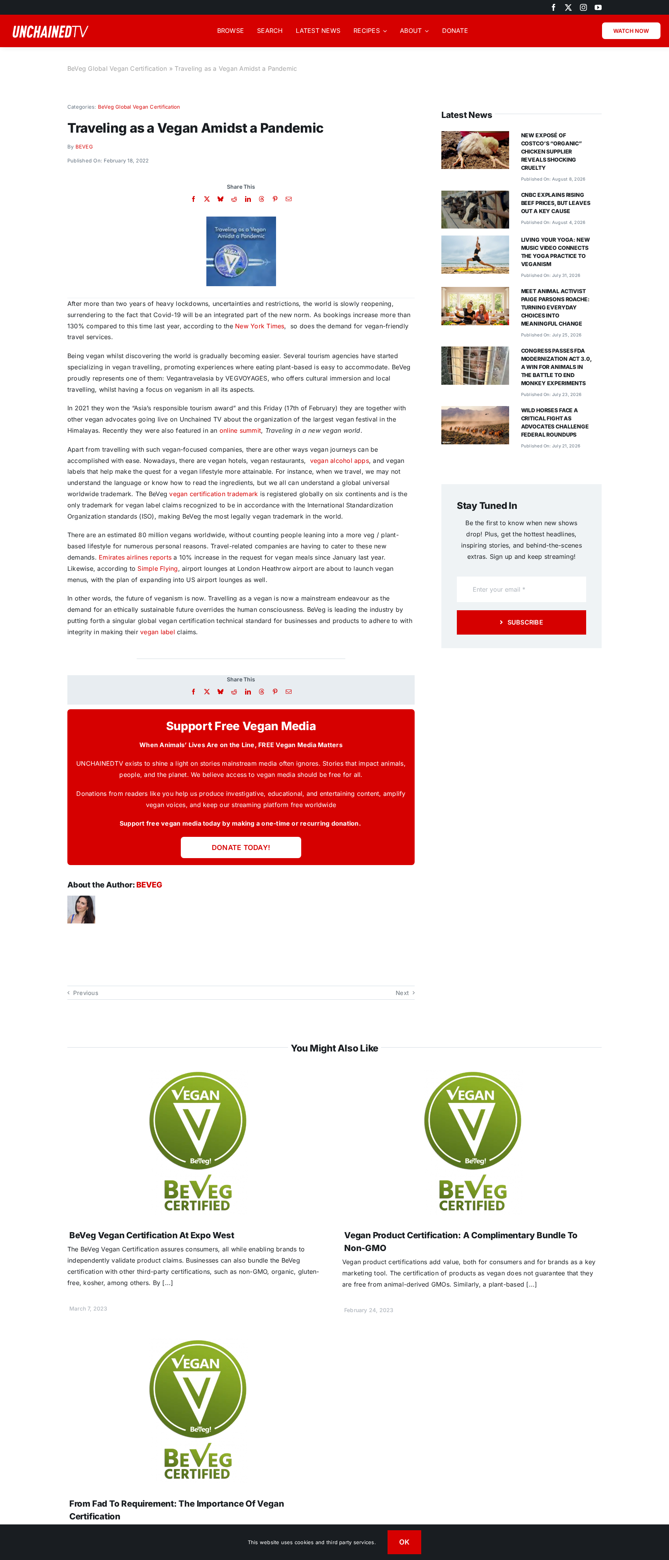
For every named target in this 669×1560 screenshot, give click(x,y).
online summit (240, 430)
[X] (207, 199)
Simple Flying (157, 568)
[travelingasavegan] (241, 220)
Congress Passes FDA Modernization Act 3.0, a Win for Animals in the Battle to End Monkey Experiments (556, 366)
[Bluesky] (220, 199)
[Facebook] (193, 199)
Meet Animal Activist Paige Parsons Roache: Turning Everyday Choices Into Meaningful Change (555, 307)
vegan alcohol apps (339, 460)
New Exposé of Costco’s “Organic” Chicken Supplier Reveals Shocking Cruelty (551, 151)
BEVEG (84, 146)
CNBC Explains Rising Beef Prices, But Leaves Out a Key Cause (555, 202)
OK (404, 1542)
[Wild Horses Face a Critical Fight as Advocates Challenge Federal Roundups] (475, 411)
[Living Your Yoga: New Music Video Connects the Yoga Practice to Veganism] (475, 241)
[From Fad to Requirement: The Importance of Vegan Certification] (197, 1343)
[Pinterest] (275, 199)
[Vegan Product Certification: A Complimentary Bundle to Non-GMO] (472, 1075)
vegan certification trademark (213, 494)
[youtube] (598, 7)
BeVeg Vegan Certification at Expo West (151, 1235)
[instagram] (583, 7)
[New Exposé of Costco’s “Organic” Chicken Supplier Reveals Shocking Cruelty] (475, 136)
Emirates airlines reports (135, 557)
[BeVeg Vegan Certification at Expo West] (197, 1075)
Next (402, 993)
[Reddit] (234, 199)
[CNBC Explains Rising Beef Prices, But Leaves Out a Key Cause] (475, 196)
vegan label (157, 632)
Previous (85, 993)
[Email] (288, 199)
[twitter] (568, 7)
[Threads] (261, 199)
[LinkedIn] (248, 199)
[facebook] (553, 7)
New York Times (259, 326)
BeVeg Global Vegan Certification (117, 68)
